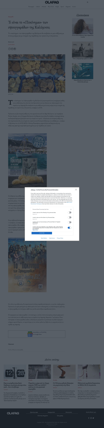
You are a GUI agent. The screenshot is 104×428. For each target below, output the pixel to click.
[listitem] (52, 209)
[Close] (76, 190)
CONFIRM (41, 233)
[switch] (69, 212)
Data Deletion (44, 238)
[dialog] (52, 214)
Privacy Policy (60, 238)
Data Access (52, 238)
